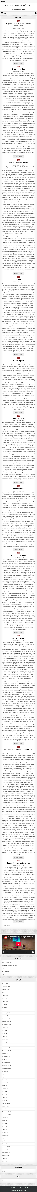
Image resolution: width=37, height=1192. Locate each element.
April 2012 (4, 1141)
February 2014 (6, 1103)
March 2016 (5, 1080)
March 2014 (5, 1100)
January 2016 (5, 1082)
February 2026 (6, 986)
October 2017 (5, 1053)
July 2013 (4, 1120)
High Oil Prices (18, 418)
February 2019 (6, 1013)
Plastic (18, 279)
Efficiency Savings (18, 555)
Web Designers (19, 360)
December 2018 (6, 1018)
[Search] (36, 13)
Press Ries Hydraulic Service (18, 863)
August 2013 (5, 1117)
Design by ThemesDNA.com (18, 1190)
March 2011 (5, 1161)
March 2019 (5, 1010)
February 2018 (6, 1042)
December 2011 (6, 1152)
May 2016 (4, 1077)
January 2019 (5, 1015)
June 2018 (4, 1030)
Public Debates (18, 488)
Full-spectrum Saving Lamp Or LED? (18, 749)
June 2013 (4, 1123)
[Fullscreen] (33, 952)
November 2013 (6, 1112)
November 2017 (6, 1050)
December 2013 (6, 1109)
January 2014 (5, 1106)
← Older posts (6, 925)
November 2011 (6, 1155)
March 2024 (5, 998)
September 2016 (6, 1068)
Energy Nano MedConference (18, 5)
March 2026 (5, 983)
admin (14, 28)
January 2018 (5, 1045)
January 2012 (5, 1149)
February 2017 (6, 1062)
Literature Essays (18, 638)
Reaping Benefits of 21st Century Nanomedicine (18, 24)
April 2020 (5, 1001)
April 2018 (4, 1036)
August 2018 (5, 1027)
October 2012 (5, 1132)
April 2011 (4, 1158)
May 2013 (4, 1126)
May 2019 (4, 1007)
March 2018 (5, 1039)
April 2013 (4, 1129)
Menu (4, 1)
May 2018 (4, 1033)
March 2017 (5, 1059)
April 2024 (5, 995)
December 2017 (6, 1048)
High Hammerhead (18, 69)
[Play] (4, 952)
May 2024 (4, 992)
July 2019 (4, 1004)
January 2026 (5, 989)
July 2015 (4, 1085)
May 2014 (4, 1094)
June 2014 (4, 1091)
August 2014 (5, 1088)
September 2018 (6, 1024)
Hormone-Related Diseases (18, 162)
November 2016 (6, 1065)
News (18, 21)
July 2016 (4, 1074)
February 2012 (6, 1146)
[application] (18, 944)
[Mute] (30, 952)
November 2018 (6, 1021)
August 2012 (5, 1135)
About (3, 1180)
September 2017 (6, 1056)
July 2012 (4, 1138)
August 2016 (5, 1071)
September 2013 (6, 1114)
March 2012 (5, 1144)
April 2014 (4, 1097)
